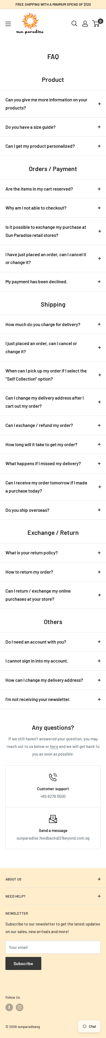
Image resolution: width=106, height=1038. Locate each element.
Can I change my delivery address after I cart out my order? (44, 402)
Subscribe (23, 963)
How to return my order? (29, 571)
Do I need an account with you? (35, 641)
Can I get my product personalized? (40, 146)
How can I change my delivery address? (44, 680)
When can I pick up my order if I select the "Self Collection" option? (46, 374)
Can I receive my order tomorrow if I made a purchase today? (46, 486)
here (54, 746)
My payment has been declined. (36, 281)
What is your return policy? (31, 552)
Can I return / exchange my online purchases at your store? (38, 595)
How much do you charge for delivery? (42, 324)
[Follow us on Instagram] (19, 1007)
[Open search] (74, 24)
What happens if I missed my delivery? (43, 463)
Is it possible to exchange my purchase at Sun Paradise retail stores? (45, 231)
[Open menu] (8, 24)
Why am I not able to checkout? (36, 207)
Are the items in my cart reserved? (39, 188)
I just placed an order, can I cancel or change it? (41, 347)
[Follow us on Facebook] (9, 1007)
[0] (96, 23)
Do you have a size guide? (30, 127)
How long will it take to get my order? (41, 444)
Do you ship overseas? (27, 510)
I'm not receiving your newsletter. (37, 699)
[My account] (85, 24)
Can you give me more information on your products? (46, 103)
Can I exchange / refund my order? (39, 425)
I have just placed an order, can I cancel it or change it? (45, 258)
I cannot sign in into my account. (36, 660)
